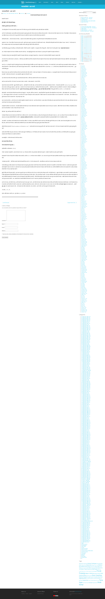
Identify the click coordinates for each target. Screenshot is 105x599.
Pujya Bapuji (45, 2)
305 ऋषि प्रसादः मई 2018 (85, 495)
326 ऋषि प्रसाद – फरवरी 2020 (86, 518)
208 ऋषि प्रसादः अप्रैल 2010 (85, 391)
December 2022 (84, 72)
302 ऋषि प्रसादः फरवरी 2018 (85, 492)
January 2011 (83, 227)
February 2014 (83, 188)
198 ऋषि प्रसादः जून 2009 (85, 380)
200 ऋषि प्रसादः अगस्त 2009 (85, 382)
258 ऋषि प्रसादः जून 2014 (85, 444)
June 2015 (83, 171)
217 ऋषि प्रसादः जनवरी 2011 (85, 401)
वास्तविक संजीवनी (83, 28)
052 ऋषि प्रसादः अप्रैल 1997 (85, 323)
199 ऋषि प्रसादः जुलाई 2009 (85, 381)
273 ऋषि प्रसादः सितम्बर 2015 (85, 460)
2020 (82, 40)
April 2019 (83, 120)
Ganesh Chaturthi (84, 544)
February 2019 (83, 123)
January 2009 (83, 253)
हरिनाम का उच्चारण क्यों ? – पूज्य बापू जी (86, 17)
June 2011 (83, 221)
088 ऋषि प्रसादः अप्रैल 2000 (85, 341)
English (82, 543)
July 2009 (82, 247)
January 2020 (83, 110)
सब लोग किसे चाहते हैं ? (84, 19)
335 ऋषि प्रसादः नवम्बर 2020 (85, 523)
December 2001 (84, 269)
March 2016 (83, 161)
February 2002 (83, 266)
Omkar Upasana (88, 571)
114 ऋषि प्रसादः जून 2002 (85, 366)
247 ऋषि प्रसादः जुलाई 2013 (85, 432)
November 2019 (84, 113)
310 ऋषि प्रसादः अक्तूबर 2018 (85, 501)
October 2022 (83, 74)
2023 (82, 36)
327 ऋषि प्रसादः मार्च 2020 (85, 519)
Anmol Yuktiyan (92, 563)
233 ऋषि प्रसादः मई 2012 (85, 417)
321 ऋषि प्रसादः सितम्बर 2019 (85, 513)
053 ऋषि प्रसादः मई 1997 (85, 324)
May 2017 (83, 146)
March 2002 (83, 265)
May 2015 (83, 172)
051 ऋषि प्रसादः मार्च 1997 (85, 322)
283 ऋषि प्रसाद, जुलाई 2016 (85, 471)
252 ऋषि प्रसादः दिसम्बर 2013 (85, 437)
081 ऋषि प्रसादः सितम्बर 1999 (85, 335)
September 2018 (84, 128)
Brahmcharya (87, 566)
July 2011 (82, 220)
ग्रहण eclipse (83, 556)
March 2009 (83, 251)
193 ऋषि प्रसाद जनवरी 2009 (85, 374)
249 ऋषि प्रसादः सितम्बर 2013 (85, 434)
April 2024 (83, 66)
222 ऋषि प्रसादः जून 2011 (85, 406)
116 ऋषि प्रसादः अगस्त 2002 (85, 368)
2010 (82, 51)
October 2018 (83, 127)
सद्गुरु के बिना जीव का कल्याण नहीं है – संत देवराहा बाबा (88, 27)
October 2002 (83, 258)
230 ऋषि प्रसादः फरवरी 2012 (85, 414)
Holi (79, 569)
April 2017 (83, 147)
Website (3, 230)
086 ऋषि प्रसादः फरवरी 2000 (85, 339)
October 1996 (83, 311)
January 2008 (83, 254)
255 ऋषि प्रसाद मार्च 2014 (85, 440)
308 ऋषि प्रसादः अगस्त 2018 (85, 499)
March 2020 (83, 108)
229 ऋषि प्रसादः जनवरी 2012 (85, 413)
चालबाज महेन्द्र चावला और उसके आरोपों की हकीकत (88, 20)
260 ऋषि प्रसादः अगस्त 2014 (85, 446)
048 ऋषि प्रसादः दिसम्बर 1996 (85, 318)
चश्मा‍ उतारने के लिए (84, 557)
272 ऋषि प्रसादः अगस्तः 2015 (85, 459)
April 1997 (83, 305)
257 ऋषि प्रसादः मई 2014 (85, 443)
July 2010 (82, 233)
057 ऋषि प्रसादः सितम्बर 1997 (85, 327)
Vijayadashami (95, 582)
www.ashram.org (40, 593)
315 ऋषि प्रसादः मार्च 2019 (85, 506)
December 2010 (84, 228)
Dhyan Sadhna (97, 566)
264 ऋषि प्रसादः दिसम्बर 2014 (85, 450)
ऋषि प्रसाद (82, 555)
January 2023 (83, 71)
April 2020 (83, 107)
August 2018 (83, 129)
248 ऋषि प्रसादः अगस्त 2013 (85, 433)
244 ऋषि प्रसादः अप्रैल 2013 (85, 428)
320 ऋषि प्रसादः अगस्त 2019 (85, 512)
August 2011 (83, 219)
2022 (82, 38)
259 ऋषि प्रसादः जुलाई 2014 (85, 445)
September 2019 (84, 115)
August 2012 (83, 207)
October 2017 (83, 140)
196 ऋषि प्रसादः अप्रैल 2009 (85, 378)
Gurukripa (28, 13)
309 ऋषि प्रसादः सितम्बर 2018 (85, 500)
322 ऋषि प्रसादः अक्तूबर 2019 (85, 514)
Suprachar (85, 580)
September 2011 (84, 218)
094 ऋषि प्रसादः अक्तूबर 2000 (85, 346)
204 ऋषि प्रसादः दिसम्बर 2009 (85, 387)
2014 (82, 46)
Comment (4, 220)
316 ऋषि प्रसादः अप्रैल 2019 (85, 507)
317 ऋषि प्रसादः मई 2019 (85, 509)
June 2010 (83, 235)
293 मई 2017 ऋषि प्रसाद (85, 482)
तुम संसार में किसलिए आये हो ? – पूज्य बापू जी (87, 31)
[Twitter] (56, 594)
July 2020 (82, 104)
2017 (82, 43)
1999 (82, 57)
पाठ (81, 558)
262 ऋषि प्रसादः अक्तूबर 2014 (85, 448)
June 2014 (83, 184)
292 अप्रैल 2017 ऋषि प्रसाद (85, 481)
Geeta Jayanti (94, 567)
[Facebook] (54, 594)
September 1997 (84, 301)
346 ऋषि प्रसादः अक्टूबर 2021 (85, 534)
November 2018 (84, 126)
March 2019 (83, 121)
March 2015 (83, 174)
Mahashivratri (89, 569)
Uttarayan (90, 582)
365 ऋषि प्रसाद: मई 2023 (85, 541)
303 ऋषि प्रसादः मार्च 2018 (85, 493)
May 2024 (83, 65)
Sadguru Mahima (89, 573)
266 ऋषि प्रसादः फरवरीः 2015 (85, 452)
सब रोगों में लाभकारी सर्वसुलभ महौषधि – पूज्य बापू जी (88, 26)
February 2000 (83, 288)
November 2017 (84, 139)
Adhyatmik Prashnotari (83, 563)
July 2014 (82, 183)
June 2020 (83, 105)
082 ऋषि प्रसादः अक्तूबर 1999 (85, 336)
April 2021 (83, 94)
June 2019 (83, 118)
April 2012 (83, 212)
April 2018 (83, 133)
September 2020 (84, 102)
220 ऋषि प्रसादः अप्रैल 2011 (85, 404)
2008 (82, 53)
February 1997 (83, 307)
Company (23, 593)
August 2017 (83, 142)
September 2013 (84, 194)
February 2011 (83, 226)
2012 (82, 49)
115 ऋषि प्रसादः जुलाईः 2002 (85, 367)
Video (57, 2)
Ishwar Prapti (84, 569)
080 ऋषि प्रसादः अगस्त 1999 (85, 334)
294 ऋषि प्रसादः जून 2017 (85, 483)
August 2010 (83, 232)
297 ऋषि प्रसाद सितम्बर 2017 (85, 487)
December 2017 (84, 138)
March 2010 (83, 238)
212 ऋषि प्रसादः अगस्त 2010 (85, 395)
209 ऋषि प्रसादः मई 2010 (85, 392)
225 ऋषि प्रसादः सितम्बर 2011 (85, 410)
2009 (82, 52)
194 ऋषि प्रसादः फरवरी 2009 (85, 376)
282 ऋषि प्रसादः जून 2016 (85, 470)
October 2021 (83, 87)
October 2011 (83, 217)
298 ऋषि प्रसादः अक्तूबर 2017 (85, 488)
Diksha (101, 566)
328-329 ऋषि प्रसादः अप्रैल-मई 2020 (87, 521)
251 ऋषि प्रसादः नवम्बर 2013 (85, 436)
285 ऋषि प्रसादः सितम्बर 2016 (85, 473)
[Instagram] (58, 594)
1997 (82, 60)
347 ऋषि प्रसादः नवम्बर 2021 (85, 535)
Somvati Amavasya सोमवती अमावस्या (87, 550)
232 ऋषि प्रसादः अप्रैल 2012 (85, 416)
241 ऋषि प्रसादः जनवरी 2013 (85, 426)
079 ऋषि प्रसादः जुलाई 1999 (85, 333)
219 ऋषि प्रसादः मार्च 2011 (85, 403)
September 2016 (84, 154)
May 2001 (83, 275)
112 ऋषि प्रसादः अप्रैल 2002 (85, 363)
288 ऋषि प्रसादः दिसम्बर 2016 (85, 477)
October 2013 (83, 193)
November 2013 (84, 192)
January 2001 (83, 280)
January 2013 (83, 202)
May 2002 (83, 263)
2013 (82, 47)
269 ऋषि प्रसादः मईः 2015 (85, 456)
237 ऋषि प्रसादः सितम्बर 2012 (85, 422)
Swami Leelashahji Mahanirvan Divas (94, 580)
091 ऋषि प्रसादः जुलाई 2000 (85, 345)
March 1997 (83, 306)
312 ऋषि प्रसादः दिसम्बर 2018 (85, 503)
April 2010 (83, 237)
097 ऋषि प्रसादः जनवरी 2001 (85, 348)
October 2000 (83, 282)
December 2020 (84, 98)
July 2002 (82, 261)
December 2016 (84, 151)
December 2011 (84, 216)
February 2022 (83, 83)
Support (30, 593)
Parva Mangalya (93, 571)
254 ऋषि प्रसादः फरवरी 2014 (85, 439)
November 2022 (84, 73)
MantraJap (94, 569)
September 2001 (84, 272)
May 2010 (83, 236)
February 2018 (83, 136)
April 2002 (83, 264)
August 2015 (83, 169)
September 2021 (84, 88)
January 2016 (83, 163)
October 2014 (83, 180)
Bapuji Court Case (95, 565)
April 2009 (83, 250)
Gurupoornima (99, 567)
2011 (82, 50)
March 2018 (83, 135)
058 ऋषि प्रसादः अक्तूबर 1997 (85, 328)
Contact (26, 593)
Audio (52, 2)
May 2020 (83, 106)
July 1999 (82, 295)
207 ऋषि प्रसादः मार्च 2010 (85, 390)
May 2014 (83, 185)
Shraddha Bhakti (97, 577)
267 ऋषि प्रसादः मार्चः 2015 (85, 454)
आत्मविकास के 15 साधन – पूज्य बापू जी (86, 18)
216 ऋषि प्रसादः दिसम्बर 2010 (85, 400)
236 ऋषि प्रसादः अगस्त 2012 (85, 421)
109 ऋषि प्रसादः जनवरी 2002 (85, 360)
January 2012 (83, 215)
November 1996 (84, 310)
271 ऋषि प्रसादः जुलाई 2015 (85, 458)
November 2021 (84, 86)
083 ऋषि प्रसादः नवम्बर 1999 (85, 337)
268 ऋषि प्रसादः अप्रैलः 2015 (85, 455)
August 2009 (83, 246)
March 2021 (83, 95)
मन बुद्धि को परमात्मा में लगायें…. (71, 202)
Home (40, 2)
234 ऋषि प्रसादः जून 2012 (85, 418)
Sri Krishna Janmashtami (97, 578)
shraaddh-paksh (90, 577)
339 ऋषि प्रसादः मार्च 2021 (85, 526)
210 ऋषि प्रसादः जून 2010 (85, 393)
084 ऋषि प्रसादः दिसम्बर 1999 (85, 338)
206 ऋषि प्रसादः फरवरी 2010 (85, 389)
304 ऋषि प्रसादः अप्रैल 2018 (85, 494)
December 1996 (84, 309)
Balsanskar (89, 565)
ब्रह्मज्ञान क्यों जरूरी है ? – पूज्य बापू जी (86, 30)
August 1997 (83, 302)
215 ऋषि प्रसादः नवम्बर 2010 (85, 399)
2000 (82, 56)
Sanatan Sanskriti (97, 573)
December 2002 (84, 255)
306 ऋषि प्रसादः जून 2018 (85, 496)
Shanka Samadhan (84, 548)
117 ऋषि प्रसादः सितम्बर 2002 (85, 369)
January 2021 (83, 97)
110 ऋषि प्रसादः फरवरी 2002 (85, 361)
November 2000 (84, 281)
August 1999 (83, 294)
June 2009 (83, 248)
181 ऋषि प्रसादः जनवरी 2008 (85, 373)
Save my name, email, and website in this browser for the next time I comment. (18, 234)
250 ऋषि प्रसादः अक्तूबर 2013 (85, 435)
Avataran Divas (83, 565)
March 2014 (83, 187)
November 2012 (84, 204)
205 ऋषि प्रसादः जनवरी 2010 (85, 388)
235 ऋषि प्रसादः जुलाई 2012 (85, 420)
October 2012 (83, 205)
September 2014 (84, 181)
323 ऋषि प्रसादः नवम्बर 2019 (85, 515)
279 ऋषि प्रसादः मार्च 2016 (85, 467)
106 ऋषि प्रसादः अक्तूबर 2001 (85, 357)
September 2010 (84, 231)
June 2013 (83, 197)
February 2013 (83, 201)
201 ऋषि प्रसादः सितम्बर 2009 (85, 383)
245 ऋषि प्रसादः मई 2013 (85, 429)
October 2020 (83, 101)
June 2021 (83, 92)
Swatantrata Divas (84, 551)
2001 (82, 55)
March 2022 (83, 82)
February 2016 (83, 162)
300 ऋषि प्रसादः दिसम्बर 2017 (85, 490)
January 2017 (83, 150)
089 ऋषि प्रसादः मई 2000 (85, 343)
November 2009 (84, 242)
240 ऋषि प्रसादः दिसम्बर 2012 (85, 425)
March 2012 (83, 213)
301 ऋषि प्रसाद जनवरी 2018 (85, 491)
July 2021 (82, 91)
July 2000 (82, 283)
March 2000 (83, 287)
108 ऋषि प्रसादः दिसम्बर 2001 (85, 359)
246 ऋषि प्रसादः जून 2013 (85, 430)
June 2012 (83, 209)
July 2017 (82, 143)
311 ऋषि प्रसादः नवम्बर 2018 (85, 502)
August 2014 (83, 182)
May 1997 (83, 304)
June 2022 (83, 79)
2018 (82, 42)
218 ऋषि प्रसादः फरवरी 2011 (85, 402)
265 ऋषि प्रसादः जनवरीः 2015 (85, 451)
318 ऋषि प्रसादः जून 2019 (85, 510)
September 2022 (84, 75)
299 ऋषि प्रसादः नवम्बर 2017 (85, 489)
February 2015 (83, 175)
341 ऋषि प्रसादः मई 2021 (85, 528)
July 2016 (82, 157)
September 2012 (84, 206)
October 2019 (83, 114)
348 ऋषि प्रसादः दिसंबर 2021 (85, 536)
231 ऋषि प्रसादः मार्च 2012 (85, 415)
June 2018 (83, 131)
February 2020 (83, 109)
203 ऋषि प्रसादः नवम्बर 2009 (85, 385)
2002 (82, 54)
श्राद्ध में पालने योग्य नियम (84, 22)
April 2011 (83, 224)
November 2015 (84, 165)
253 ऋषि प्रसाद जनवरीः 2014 (85, 438)
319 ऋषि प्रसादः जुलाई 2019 (85, 511)
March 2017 (83, 148)
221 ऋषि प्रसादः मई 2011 (85, 405)
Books (62, 2)
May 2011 (83, 222)
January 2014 (83, 190)
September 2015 (84, 168)
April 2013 (83, 199)
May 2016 (83, 159)
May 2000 (83, 285)
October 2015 (83, 166)
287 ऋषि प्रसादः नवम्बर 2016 (85, 476)
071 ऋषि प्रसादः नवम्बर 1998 (85, 329)
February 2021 (83, 96)
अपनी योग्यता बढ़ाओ (6, 202)
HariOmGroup (78, 591)
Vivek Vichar (22, 13)
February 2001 (83, 279)
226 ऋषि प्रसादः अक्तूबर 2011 (85, 411)
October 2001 (83, 271)
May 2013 (83, 198)
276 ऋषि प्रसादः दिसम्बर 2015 (85, 463)
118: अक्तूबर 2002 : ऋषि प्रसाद (86, 370)
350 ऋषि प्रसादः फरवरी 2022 (85, 538)
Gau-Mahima (89, 567)
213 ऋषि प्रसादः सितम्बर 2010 (85, 396)
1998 (82, 58)
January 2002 (83, 268)
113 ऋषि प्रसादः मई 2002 (85, 365)
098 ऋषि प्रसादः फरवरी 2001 (14, 13)
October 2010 (83, 230)
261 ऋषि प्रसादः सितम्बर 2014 (85, 447)
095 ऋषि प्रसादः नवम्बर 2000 (85, 347)
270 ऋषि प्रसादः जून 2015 (85, 457)
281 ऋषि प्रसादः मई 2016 (85, 469)
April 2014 (83, 186)
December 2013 (84, 191)
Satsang (82, 547)
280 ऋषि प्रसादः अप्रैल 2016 (85, 468)
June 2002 (83, 262)
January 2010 (83, 240)
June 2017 (83, 144)
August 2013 (83, 195)
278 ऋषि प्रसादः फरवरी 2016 (85, 466)
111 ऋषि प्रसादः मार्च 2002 (85, 362)
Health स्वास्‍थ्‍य (83, 546)
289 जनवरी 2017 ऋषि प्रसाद (85, 478)
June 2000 (83, 284)
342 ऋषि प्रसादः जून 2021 (85, 529)
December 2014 (84, 177)
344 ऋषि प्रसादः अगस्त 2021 (85, 532)
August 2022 (83, 76)
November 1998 (84, 298)
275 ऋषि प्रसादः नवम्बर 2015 (85, 462)
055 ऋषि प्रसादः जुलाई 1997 (85, 325)
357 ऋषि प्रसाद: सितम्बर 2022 (85, 540)
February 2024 (83, 69)
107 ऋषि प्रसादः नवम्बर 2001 (85, 358)
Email (3, 227)
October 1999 (83, 292)
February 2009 (83, 252)
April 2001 (83, 276)
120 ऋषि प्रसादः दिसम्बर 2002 (85, 372)
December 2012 (84, 203)
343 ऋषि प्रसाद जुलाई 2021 (85, 530)
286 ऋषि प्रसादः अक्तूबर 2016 (85, 474)
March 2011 (83, 225)
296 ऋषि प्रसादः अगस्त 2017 (85, 485)
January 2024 (83, 70)
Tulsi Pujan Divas (85, 582)
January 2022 (83, 84)
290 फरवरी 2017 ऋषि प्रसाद (85, 479)
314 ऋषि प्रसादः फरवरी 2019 (85, 505)
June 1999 (83, 296)
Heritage (73, 2)
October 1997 (83, 299)
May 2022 (83, 80)
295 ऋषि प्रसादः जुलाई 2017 (85, 484)
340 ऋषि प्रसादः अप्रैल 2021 (85, 527)
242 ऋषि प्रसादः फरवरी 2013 (85, 427)
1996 (82, 61)
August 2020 (83, 103)
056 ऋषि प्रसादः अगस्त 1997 (85, 326)
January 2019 (83, 124)
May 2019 (83, 119)
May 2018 (83, 132)
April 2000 (83, 286)
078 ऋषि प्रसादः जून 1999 (85, 332)
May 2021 (83, 93)
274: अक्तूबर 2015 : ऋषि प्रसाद (86, 461)
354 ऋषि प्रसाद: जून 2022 (85, 539)
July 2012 (82, 208)
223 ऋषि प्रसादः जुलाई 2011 (85, 407)
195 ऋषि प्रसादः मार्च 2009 (85, 377)
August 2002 (83, 260)
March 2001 (83, 277)
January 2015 (83, 176)
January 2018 (83, 137)
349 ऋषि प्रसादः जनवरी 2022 (85, 537)
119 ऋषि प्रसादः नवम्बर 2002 (85, 371)
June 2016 (83, 158)
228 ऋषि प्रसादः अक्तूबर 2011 (85, 412)
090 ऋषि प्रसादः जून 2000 (85, 344)
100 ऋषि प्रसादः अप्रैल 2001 (85, 351)
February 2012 (83, 214)
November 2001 (84, 270)
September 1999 (84, 293)
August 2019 (83, 116)
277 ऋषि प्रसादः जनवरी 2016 (85, 465)
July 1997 (82, 303)
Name (3, 224)
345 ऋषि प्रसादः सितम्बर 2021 (85, 533)
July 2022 (82, 77)
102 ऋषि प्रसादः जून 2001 (85, 354)
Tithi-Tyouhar (83, 552)
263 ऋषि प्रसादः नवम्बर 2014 (85, 449)
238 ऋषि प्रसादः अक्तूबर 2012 (85, 423)
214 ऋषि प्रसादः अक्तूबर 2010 (85, 398)
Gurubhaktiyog (83, 545)
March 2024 (83, 68)
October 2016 (83, 153)
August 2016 (83, 155)
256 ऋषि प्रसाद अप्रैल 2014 (85, 441)
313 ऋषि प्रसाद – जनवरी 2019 (86, 504)
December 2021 (84, 85)
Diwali (80, 567)
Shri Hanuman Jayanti (89, 578)
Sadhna (67, 2)
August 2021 (83, 90)
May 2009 (83, 249)
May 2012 (83, 210)
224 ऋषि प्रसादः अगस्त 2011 (85, 409)
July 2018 (82, 130)
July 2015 (82, 170)
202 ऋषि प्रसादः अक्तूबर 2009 (85, 384)
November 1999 (84, 291)
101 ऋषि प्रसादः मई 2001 (85, 352)
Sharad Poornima (84, 549)
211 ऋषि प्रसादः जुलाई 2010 (85, 394)
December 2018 (84, 125)
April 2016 (83, 160)
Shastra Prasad (83, 577)
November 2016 (84, 152)
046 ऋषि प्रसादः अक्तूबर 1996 (85, 316)
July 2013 (82, 196)
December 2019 (84, 112)
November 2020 (84, 99)
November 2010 (84, 229)
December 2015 (84, 164)
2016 (82, 44)
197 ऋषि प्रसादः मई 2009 (85, 379)
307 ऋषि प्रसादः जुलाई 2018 (85, 498)
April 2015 (83, 173)
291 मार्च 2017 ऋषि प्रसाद (85, 480)
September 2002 (84, 259)
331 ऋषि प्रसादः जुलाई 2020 (85, 522)
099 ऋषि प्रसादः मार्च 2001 (85, 350)
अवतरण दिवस (83, 554)
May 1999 (83, 297)
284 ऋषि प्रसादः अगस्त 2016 (85, 472)
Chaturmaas (92, 566)
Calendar (79, 2)
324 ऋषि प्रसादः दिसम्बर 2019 (85, 516)
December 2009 (84, 241)
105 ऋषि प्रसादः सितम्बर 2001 (85, 356)
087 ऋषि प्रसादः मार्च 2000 (85, 340)
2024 (82, 35)
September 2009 (84, 244)
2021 (82, 39)
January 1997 (83, 308)
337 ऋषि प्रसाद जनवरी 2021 (85, 524)
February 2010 (83, 239)
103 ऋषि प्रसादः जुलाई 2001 (85, 355)
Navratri (85, 571)
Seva (85, 575)
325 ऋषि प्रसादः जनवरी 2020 (85, 517)
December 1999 (84, 290)
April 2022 (83, 81)
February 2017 (83, 149)
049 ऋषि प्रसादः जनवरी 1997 (85, 320)
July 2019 (82, 117)
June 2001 (83, 274)
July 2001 (82, 273)
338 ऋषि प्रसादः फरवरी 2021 (85, 525)
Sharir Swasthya (97, 575)
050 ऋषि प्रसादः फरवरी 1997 (85, 321)
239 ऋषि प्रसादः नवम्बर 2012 (85, 424)
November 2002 (84, 257)
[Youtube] (55, 595)
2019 (82, 41)
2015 (82, 45)
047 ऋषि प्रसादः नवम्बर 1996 (85, 317)
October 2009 (83, 243)
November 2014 (84, 179)
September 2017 (84, 141)
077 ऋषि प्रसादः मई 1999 (85, 331)
